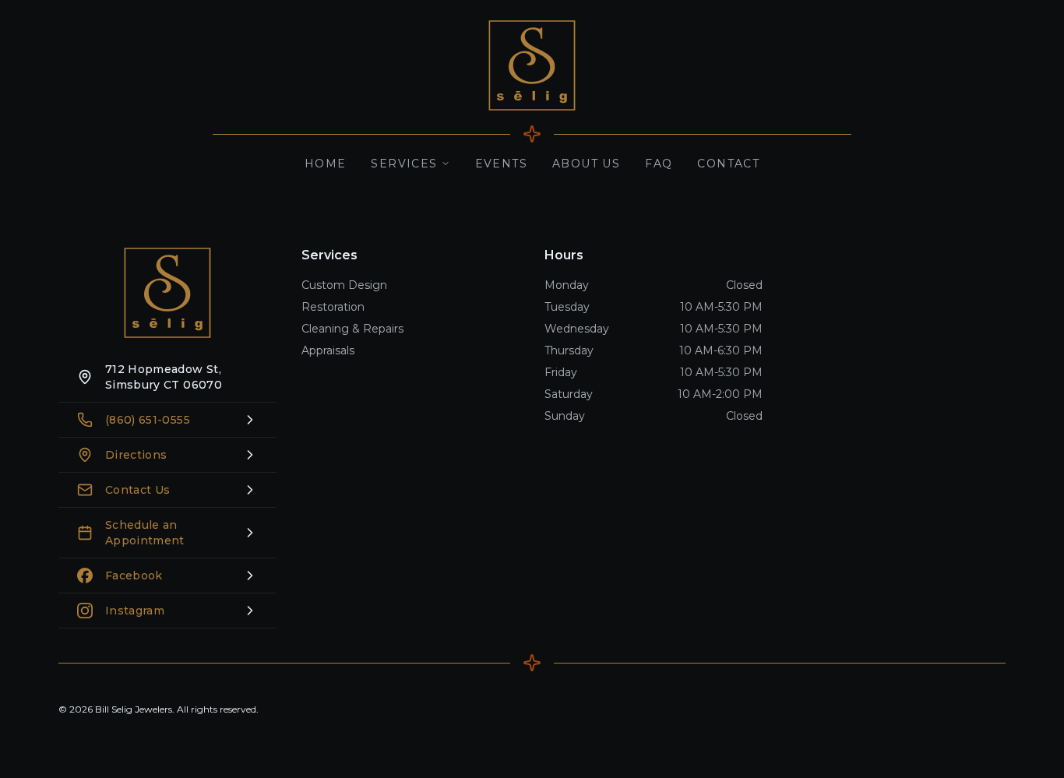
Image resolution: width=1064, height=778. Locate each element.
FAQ (658, 164)
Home (326, 164)
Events (501, 164)
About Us (586, 164)
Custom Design (344, 285)
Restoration (333, 307)
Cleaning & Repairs (352, 329)
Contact (728, 164)
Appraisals (327, 350)
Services (404, 164)
